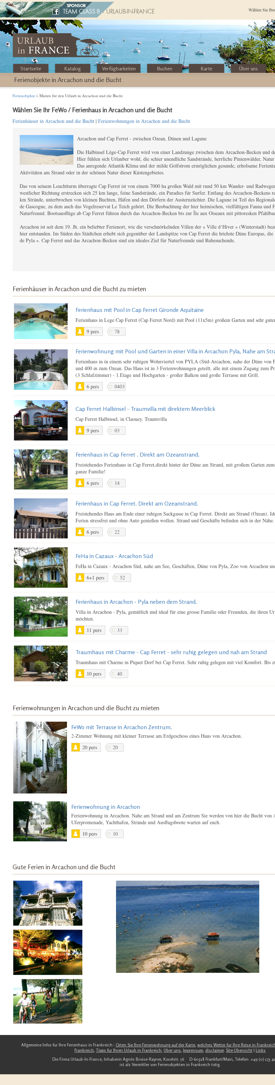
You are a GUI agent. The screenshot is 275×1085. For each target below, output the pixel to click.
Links (261, 1050)
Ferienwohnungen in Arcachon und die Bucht (144, 121)
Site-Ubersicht (239, 1050)
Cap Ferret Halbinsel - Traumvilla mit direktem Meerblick (145, 408)
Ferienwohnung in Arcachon (105, 806)
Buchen (164, 68)
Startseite (30, 68)
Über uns (248, 68)
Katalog (72, 68)
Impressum (193, 1050)
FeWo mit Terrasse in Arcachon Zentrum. (121, 727)
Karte (206, 68)
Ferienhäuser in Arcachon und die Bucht (53, 121)
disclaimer (214, 1050)
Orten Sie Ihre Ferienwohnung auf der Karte (155, 1044)
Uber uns (172, 1050)
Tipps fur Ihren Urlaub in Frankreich (128, 1050)
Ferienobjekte (24, 95)
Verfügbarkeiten (119, 68)
